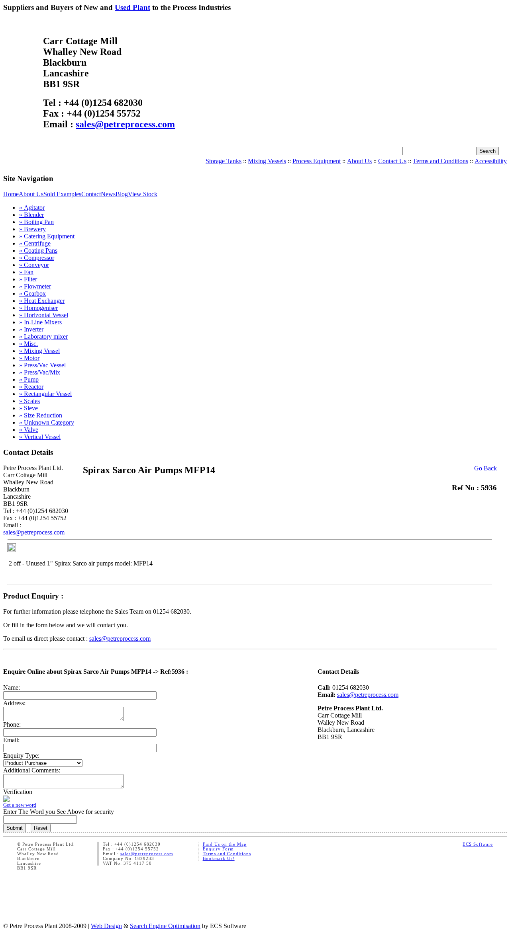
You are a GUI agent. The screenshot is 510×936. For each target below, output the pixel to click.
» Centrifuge (35, 243)
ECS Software (478, 844)
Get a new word (19, 805)
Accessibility (491, 161)
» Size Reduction (40, 415)
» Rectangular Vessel (45, 393)
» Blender (31, 214)
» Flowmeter (35, 286)
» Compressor (36, 257)
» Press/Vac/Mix (39, 372)
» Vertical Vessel (40, 436)
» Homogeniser (38, 307)
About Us (359, 161)
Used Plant (132, 7)
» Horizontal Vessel (43, 315)
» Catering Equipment (47, 236)
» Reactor (31, 386)
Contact (91, 194)
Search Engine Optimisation (165, 925)
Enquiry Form (218, 848)
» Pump (29, 379)
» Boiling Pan (36, 221)
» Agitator (32, 207)
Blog (122, 194)
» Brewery (32, 229)
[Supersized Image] (11, 549)
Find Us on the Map (225, 844)
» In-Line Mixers (40, 322)
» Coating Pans (38, 250)
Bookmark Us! (219, 858)
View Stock (142, 194)
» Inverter (31, 329)
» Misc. (28, 343)
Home (11, 194)
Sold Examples (62, 194)
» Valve (28, 429)
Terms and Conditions (440, 161)
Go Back (485, 468)
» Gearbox (32, 293)
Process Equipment (316, 161)
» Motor (29, 358)
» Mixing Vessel (39, 350)
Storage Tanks (223, 161)
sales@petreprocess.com (125, 124)
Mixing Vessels (267, 161)
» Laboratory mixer (43, 336)
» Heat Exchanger (42, 300)
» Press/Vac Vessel (42, 365)
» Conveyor (34, 264)
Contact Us (392, 161)
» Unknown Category (46, 422)
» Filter (28, 279)
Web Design (106, 925)
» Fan (26, 272)
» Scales (29, 401)
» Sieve (28, 408)
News (108, 194)
